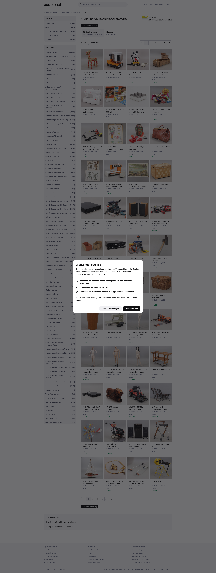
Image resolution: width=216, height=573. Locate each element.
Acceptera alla (132, 308)
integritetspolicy (99, 298)
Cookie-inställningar (110, 308)
